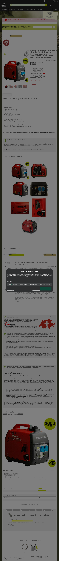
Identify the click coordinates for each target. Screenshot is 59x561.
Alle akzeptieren (45, 288)
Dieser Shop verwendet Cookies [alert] (29, 271)
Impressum (18, 281)
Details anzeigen (10, 290)
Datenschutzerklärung (11, 281)
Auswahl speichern (36, 290)
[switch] (10, 284)
